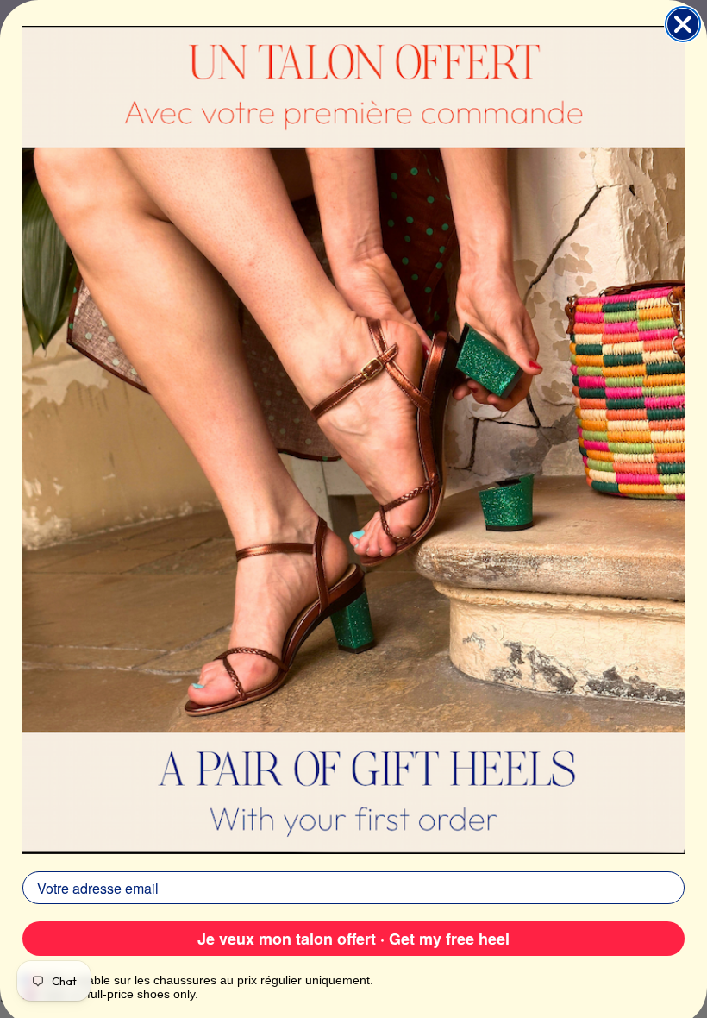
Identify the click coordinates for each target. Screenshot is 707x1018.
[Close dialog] (683, 24)
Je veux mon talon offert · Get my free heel (353, 938)
